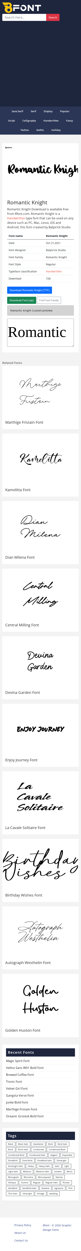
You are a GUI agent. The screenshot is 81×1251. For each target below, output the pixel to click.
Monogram (13, 1177)
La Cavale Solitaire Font (25, 827)
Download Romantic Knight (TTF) (30, 290)
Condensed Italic (37, 1155)
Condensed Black (57, 1149)
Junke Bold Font (17, 1102)
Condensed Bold (16, 1155)
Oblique (12, 1182)
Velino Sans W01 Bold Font (25, 1068)
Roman (66, 1182)
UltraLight (27, 1193)
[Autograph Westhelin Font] (40, 931)
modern (58, 1171)
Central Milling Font (22, 624)
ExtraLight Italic (15, 1166)
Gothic (40, 130)
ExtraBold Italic (44, 1160)
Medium (27, 1171)
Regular (36, 1182)
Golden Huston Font (22, 1030)
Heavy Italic (44, 1166)
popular (65, 111)
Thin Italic (13, 1193)
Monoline (28, 1177)
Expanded (67, 1155)
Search (53, 17)
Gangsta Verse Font (20, 1095)
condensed (38, 1149)
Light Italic (13, 1171)
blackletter (38, 1144)
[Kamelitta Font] (40, 459)
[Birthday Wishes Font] (40, 864)
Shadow (45, 1188)
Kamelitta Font (18, 489)
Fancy (69, 120)
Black (10, 1144)
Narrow (59, 1177)
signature (58, 1188)
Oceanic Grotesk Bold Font (25, 1116)
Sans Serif (17, 111)
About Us (20, 1233)
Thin (70, 1188)
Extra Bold (27, 1160)
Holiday (56, 130)
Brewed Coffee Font (20, 1075)
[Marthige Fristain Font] (40, 391)
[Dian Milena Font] (40, 526)
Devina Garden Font (22, 692)
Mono (70, 1171)
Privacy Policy (22, 1225)
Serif (33, 111)
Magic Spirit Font (18, 1061)
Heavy (31, 1166)
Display (48, 111)
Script (11, 120)
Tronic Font (14, 1082)
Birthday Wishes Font (23, 895)
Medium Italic (42, 1171)
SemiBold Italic (29, 1188)
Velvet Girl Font (17, 1088)
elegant (53, 1155)
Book (10, 1149)
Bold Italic (62, 1144)
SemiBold (12, 1188)
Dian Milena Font (20, 557)
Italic (57, 1166)
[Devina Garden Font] (40, 661)
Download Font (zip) (22, 300)
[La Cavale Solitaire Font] (40, 796)
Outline (24, 1182)
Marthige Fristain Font (24, 422)
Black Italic (23, 1144)
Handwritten (51, 120)
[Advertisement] (40, 63)
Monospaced (44, 1177)
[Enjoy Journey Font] (40, 729)
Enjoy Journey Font (21, 759)
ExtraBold (13, 1160)
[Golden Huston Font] (40, 999)
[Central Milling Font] (40, 594)
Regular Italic (51, 1182)
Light (66, 1166)
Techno (25, 130)
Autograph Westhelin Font (28, 962)
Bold (50, 1144)
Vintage (40, 1193)
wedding (53, 1193)
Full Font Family (49, 300)
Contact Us (21, 1240)
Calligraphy (29, 120)
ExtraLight (61, 1160)
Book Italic (23, 1149)
